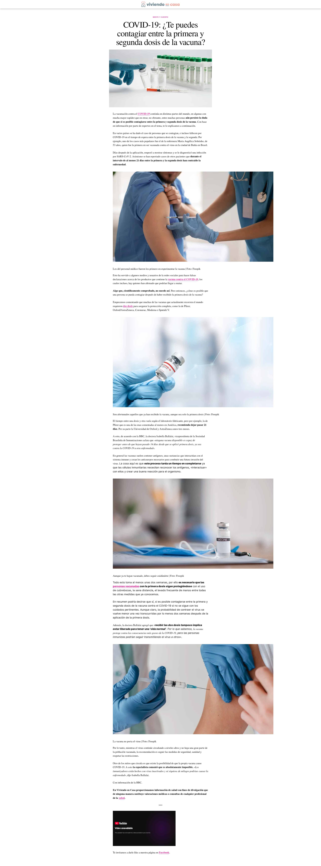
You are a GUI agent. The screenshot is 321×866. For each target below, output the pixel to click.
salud (122, 798)
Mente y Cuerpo (160, 17)
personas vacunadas (126, 586)
